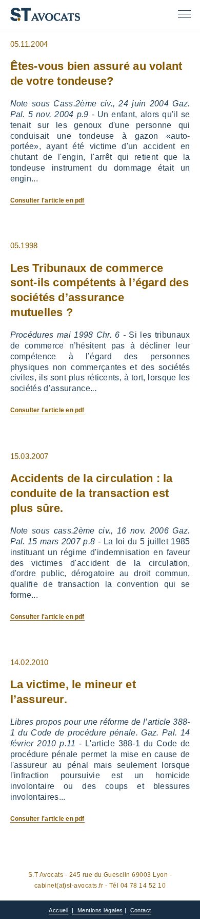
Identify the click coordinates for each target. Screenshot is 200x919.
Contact (140, 910)
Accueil (58, 910)
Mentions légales (100, 910)
